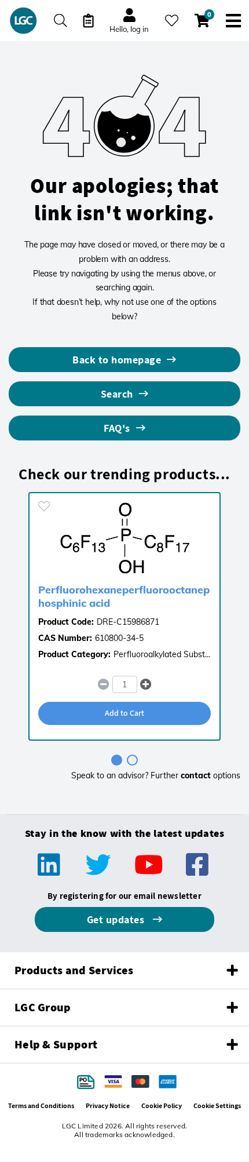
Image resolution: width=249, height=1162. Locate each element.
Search (117, 393)
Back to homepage (116, 359)
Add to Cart (124, 713)
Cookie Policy (161, 1105)
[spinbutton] (124, 684)
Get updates (117, 919)
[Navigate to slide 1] (116, 760)
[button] (145, 684)
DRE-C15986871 (128, 622)
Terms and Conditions (41, 1105)
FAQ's (117, 428)
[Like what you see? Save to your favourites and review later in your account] (171, 20)
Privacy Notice (108, 1105)
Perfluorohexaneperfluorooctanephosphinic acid (124, 596)
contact (196, 775)
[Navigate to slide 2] (132, 760)
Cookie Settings (217, 1105)
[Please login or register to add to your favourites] (44, 506)
